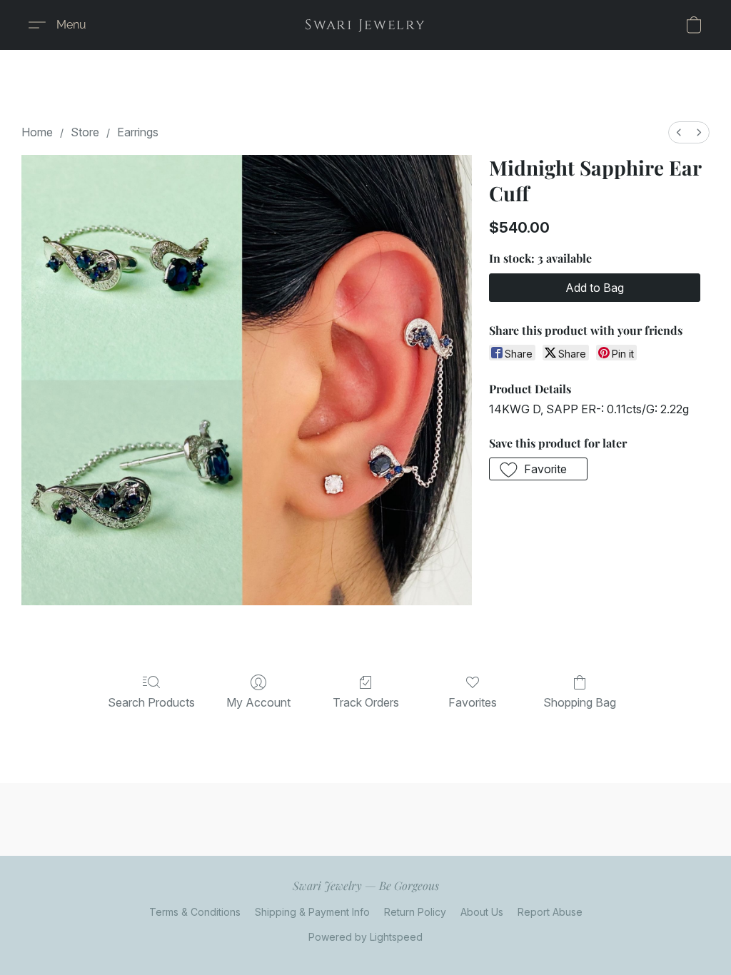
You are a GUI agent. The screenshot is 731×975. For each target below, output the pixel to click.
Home (37, 132)
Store (85, 132)
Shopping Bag (579, 702)
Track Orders (366, 702)
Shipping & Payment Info (312, 912)
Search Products (151, 702)
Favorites (472, 702)
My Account (258, 702)
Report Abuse (550, 912)
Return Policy (415, 912)
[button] (365, 25)
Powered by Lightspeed (365, 937)
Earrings (137, 132)
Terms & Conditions (195, 912)
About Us (481, 912)
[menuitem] (679, 132)
